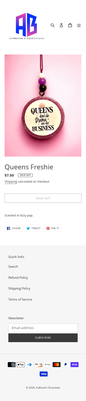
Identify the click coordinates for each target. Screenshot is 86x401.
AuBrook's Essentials (48, 387)
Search (13, 266)
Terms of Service (20, 299)
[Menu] (79, 24)
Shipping (11, 181)
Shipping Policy (19, 288)
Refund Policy (18, 277)
